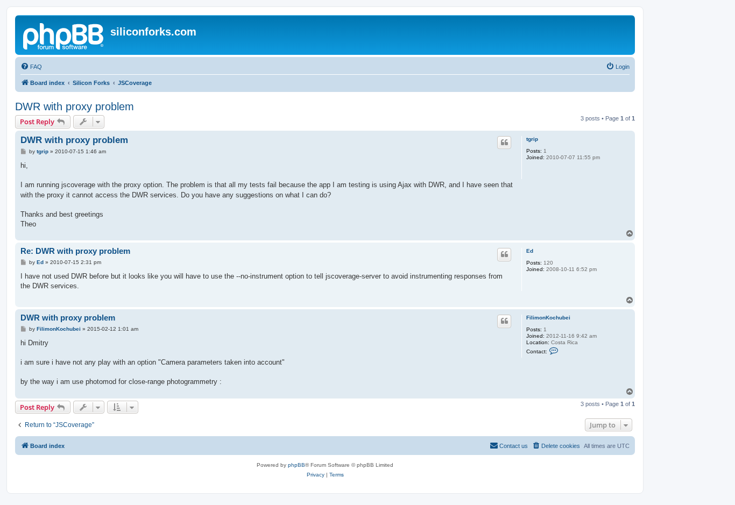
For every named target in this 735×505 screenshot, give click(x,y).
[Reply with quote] (504, 142)
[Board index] (64, 35)
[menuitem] (31, 66)
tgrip (532, 139)
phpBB (296, 465)
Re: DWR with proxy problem (75, 250)
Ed (529, 251)
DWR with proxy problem (74, 106)
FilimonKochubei (548, 318)
